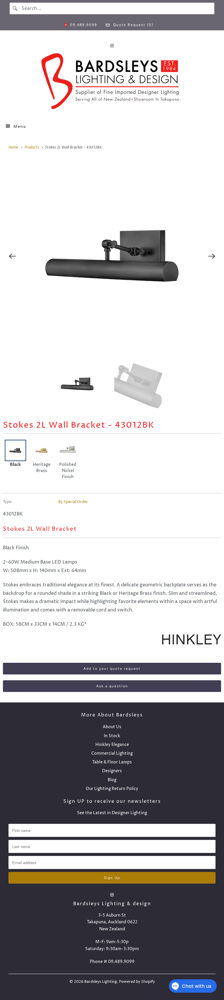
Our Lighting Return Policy (112, 788)
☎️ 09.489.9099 (80, 25)
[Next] (211, 256)
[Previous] (12, 256)
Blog (112, 780)
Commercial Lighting (112, 753)
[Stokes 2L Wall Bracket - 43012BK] (112, 256)
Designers (112, 771)
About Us (112, 727)
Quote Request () (132, 25)
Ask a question (112, 686)
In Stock (112, 736)
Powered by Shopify (137, 981)
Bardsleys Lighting (100, 981)
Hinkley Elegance (112, 744)
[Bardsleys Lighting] (112, 82)
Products (32, 147)
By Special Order (73, 501)
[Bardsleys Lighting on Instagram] (112, 45)
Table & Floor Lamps (112, 762)
